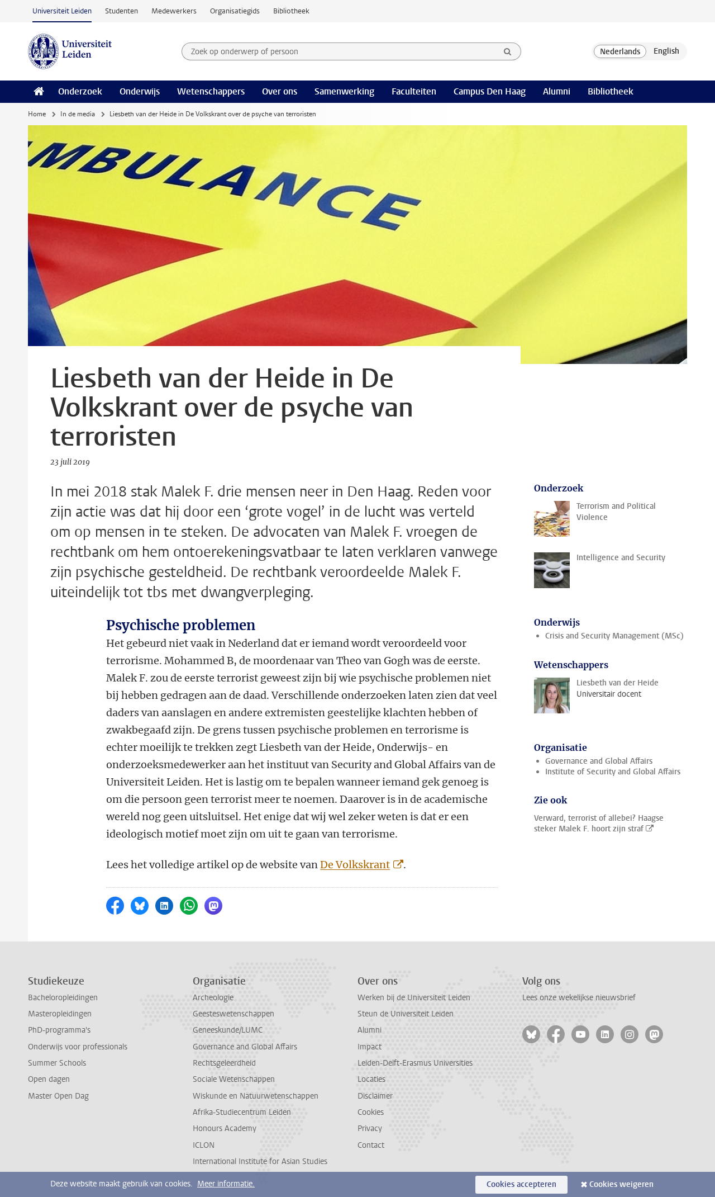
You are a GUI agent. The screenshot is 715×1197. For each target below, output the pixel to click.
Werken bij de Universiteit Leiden (414, 997)
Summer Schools (57, 1063)
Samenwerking (344, 91)
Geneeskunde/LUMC (228, 1030)
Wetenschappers (211, 91)
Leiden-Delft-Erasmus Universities (415, 1063)
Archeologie (213, 997)
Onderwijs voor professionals (77, 1047)
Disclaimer (375, 1096)
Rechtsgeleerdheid (224, 1063)
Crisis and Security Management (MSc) (614, 636)
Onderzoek (80, 91)
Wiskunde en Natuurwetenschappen (255, 1096)
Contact (371, 1145)
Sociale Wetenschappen (234, 1079)
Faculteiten (414, 91)
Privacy (370, 1128)
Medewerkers (174, 11)
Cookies (371, 1112)
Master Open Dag (58, 1096)
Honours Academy (224, 1128)
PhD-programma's (59, 1030)
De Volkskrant (355, 864)
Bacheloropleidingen (63, 997)
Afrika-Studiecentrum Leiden (242, 1112)
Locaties (371, 1079)
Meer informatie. (226, 1184)
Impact (370, 1047)
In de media (77, 114)
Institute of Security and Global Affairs (612, 772)
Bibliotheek (291, 11)
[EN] (666, 51)
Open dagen (49, 1079)
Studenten (121, 11)
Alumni (556, 91)
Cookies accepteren (521, 1184)
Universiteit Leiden (62, 11)
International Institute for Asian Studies (260, 1161)
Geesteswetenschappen (233, 1014)
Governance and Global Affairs (598, 761)
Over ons (279, 91)
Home (37, 114)
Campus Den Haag (490, 91)
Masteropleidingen (60, 1014)
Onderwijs (140, 91)
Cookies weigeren (621, 1184)
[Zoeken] (507, 51)
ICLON (203, 1145)
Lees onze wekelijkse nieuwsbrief (579, 997)
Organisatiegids (235, 11)
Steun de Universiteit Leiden (406, 1014)
